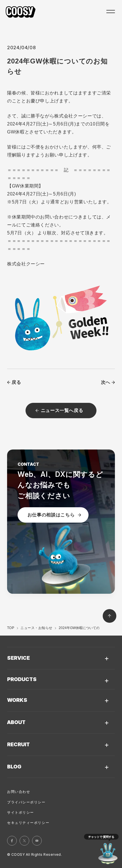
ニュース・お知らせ (36, 628)
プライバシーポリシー (26, 802)
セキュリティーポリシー (28, 823)
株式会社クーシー (20, 12)
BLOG (14, 767)
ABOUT (16, 722)
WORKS (17, 700)
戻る (16, 382)
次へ (105, 382)
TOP (10, 628)
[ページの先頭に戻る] (109, 616)
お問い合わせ (18, 792)
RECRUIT (18, 744)
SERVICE (18, 658)
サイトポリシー (20, 813)
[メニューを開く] (110, 12)
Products (22, 679)
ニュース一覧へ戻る (62, 410)
